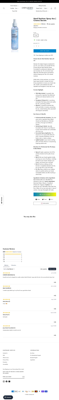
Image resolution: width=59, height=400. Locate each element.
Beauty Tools (39, 8)
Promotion (5, 362)
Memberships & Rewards (41, 11)
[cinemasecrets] (27, 8)
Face (16, 8)
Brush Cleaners (14, 5)
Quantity (37, 43)
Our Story (32, 353)
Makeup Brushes (42, 5)
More (45, 8)
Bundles (12, 8)
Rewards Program (33, 357)
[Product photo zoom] (16, 37)
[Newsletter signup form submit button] (23, 377)
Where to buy (6, 357)
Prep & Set (14, 11)
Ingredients (32, 360)
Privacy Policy (6, 360)
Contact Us (5, 353)
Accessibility (5, 364)
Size (35, 32)
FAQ (4, 355)
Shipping (35, 27)
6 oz (36, 35)
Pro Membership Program (35, 355)
